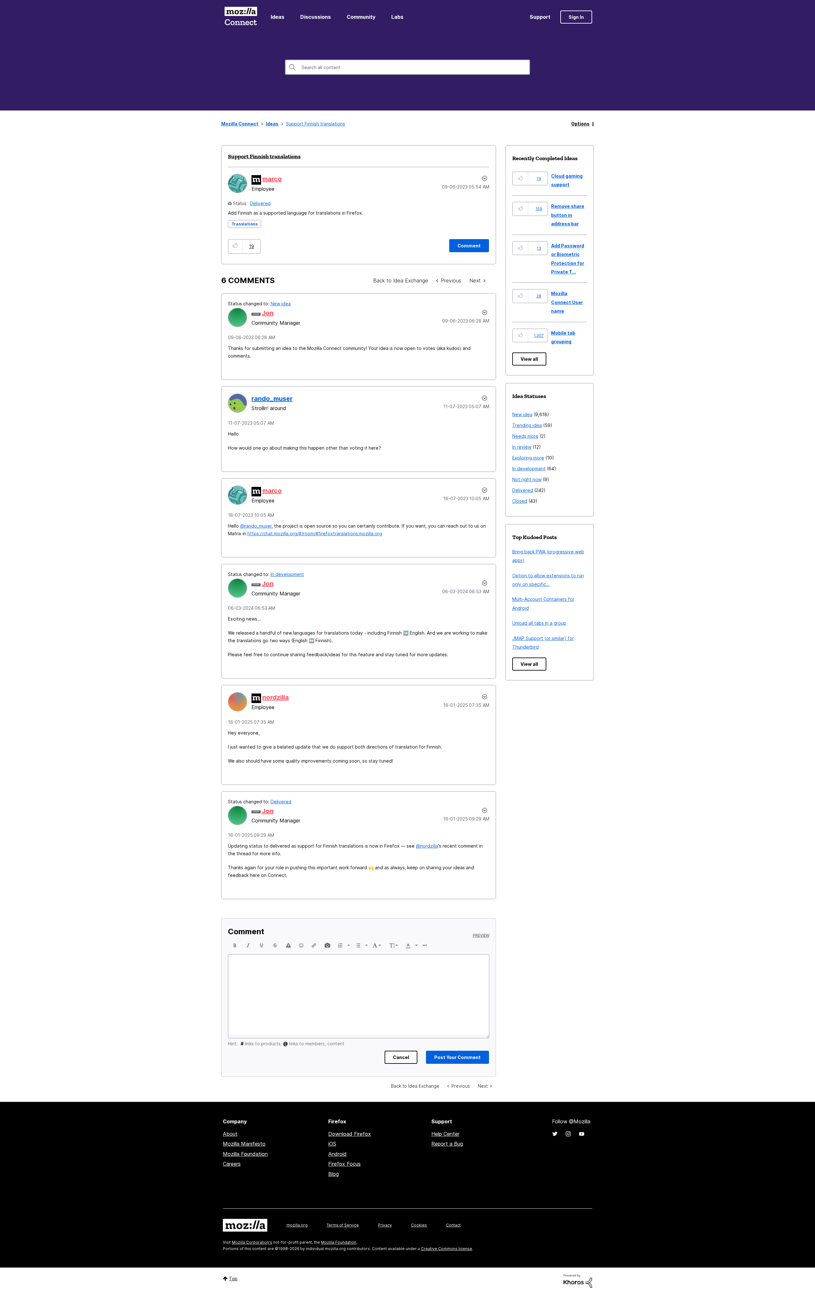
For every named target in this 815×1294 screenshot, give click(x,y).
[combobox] (407, 67)
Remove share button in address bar (567, 214)
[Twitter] (555, 1134)
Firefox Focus (344, 1164)
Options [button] (580, 123)
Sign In (576, 17)
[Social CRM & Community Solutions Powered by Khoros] (577, 1280)
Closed (519, 501)
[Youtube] (582, 1134)
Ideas (277, 17)
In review (521, 447)
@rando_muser (256, 526)
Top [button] (233, 1278)
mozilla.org (297, 1225)
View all (529, 359)
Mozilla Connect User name (567, 302)
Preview (481, 935)
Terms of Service (343, 1225)
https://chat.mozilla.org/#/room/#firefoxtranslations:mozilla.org (314, 533)
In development (287, 574)
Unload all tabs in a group (539, 623)
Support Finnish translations (264, 156)
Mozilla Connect (241, 17)
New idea (281, 303)
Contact (453, 1225)
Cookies (419, 1225)
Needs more (525, 436)
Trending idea (527, 425)
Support (540, 17)
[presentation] (235, 945)
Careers (232, 1164)
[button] (235, 246)
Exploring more (528, 457)
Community (361, 17)
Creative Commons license (446, 1248)
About (230, 1134)
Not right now (527, 479)
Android (337, 1154)
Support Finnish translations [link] (315, 123)
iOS (332, 1144)
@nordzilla (427, 846)
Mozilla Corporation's (252, 1242)
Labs (397, 17)
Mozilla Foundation (245, 1154)
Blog (333, 1174)
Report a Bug (447, 1144)
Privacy (385, 1225)
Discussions (315, 17)
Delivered (260, 203)
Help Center (445, 1134)
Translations (244, 224)
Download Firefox (349, 1134)
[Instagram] (568, 1134)
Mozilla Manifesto (244, 1144)
